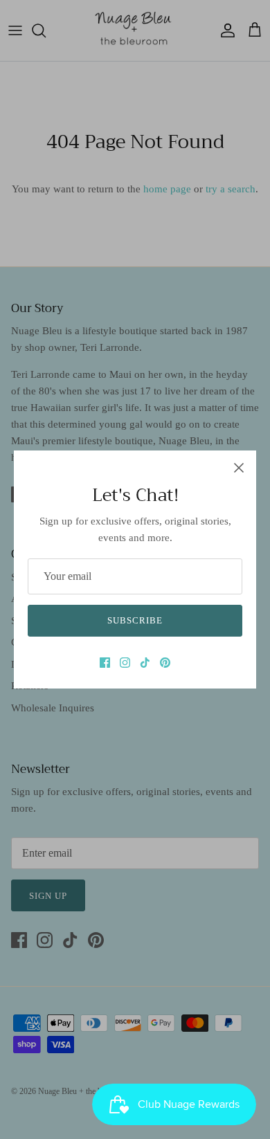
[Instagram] (125, 662)
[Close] (239, 468)
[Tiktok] (145, 662)
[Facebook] (105, 662)
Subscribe (135, 620)
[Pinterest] (165, 662)
